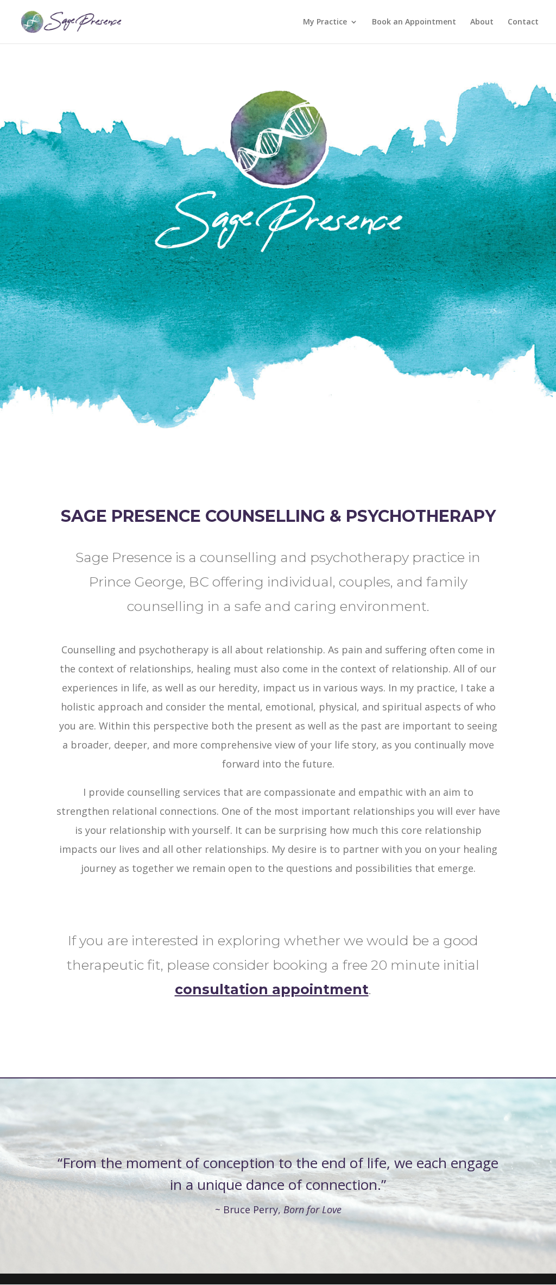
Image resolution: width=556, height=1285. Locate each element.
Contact (523, 22)
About (482, 22)
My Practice (325, 22)
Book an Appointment (414, 22)
